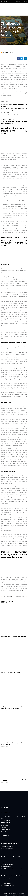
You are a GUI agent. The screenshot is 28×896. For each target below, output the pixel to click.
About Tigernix (4, 825)
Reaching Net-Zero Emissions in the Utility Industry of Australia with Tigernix (12, 707)
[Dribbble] (6, 1)
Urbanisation (6, 112)
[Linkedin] (9, 807)
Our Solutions (4, 827)
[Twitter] (4, 807)
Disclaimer (14, 895)
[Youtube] (7, 807)
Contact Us (3, 831)
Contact (23, 895)
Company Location (5, 829)
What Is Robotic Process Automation (10, 672)
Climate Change (7, 117)
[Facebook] (1, 1)
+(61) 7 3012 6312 (24, 1)
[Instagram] (4, 1)
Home (4, 895)
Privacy (8, 895)
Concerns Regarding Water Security (12, 114)
